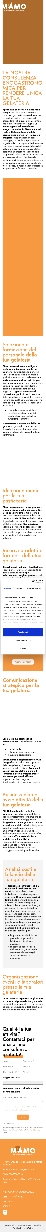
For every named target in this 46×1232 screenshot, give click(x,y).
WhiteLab (16, 1228)
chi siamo (8, 1201)
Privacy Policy (20, 1110)
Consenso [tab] (7, 588)
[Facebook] (12, 1212)
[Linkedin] (19, 1212)
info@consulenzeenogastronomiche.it (21, 1169)
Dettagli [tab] (19, 588)
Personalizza (21, 640)
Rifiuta (23, 648)
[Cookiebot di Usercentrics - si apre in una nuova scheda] (32, 581)
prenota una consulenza (18, 1192)
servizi (6, 1206)
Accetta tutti (23, 632)
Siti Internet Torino (26, 1228)
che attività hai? (13, 1196)
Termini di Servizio (33, 1130)
